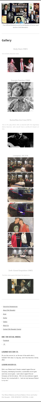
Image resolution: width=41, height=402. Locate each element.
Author (5, 318)
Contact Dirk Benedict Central (12, 329)
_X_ (4, 344)
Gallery (5, 322)
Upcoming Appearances (10, 307)
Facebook (6, 340)
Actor (4, 314)
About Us (6, 325)
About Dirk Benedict (9, 310)
